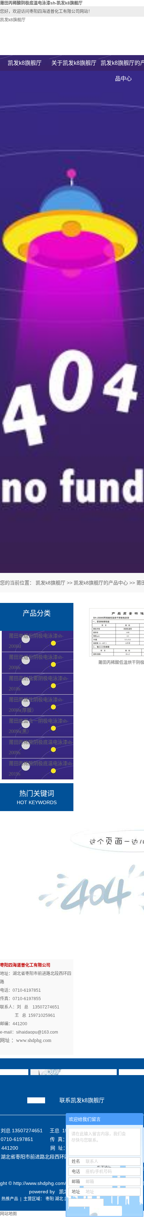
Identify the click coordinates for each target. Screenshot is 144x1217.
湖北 (59, 1198)
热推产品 (9, 1198)
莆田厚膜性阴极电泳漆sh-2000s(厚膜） (36, 705)
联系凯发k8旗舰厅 (82, 1100)
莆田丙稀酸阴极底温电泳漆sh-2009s (41, 747)
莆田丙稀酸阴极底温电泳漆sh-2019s (41, 769)
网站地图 (8, 1213)
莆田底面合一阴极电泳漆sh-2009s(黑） (39, 726)
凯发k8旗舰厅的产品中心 (101, 582)
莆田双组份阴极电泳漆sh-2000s (36, 662)
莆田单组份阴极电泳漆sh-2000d (36, 641)
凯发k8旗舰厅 (13, 19)
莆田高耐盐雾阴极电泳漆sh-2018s (39, 683)
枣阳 (49, 1198)
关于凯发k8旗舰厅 (73, 63)
